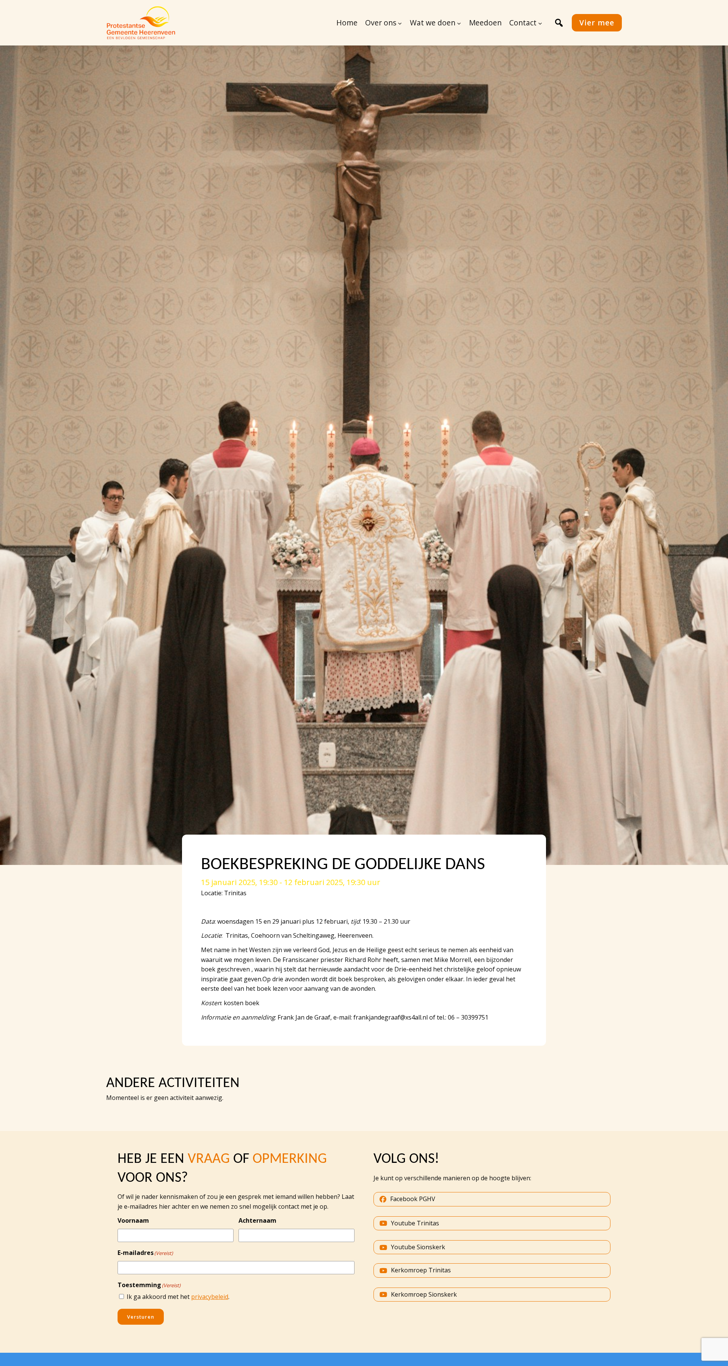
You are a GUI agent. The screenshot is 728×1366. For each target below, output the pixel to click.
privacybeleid (209, 1296)
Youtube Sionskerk (418, 1247)
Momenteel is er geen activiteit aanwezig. (164, 1097)
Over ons (380, 22)
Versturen (140, 1316)
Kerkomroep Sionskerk (424, 1294)
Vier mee (596, 22)
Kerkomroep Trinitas (421, 1270)
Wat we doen (432, 22)
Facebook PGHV (412, 1199)
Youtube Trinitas (415, 1223)
